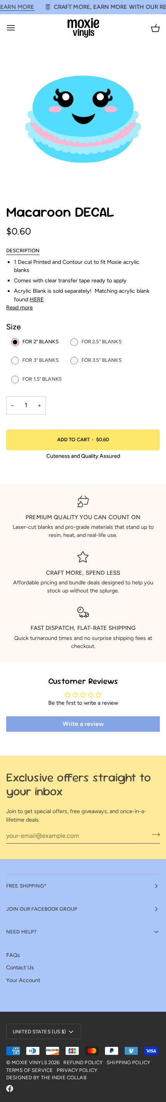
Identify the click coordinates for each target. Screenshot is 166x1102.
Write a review (83, 723)
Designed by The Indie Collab (46, 1077)
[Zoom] (20, 177)
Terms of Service (29, 1070)
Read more (19, 307)
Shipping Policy (128, 1062)
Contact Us (20, 967)
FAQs (13, 955)
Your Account (23, 980)
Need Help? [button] (21, 932)
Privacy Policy (77, 1070)
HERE (37, 299)
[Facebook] (9, 1088)
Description (22, 250)
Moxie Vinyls (29, 1062)
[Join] (153, 835)
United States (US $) (39, 1031)
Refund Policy (83, 1062)
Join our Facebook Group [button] (41, 909)
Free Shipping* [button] (26, 886)
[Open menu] (17, 28)
